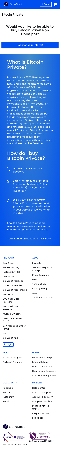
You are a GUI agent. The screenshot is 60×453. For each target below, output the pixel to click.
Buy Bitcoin (9, 263)
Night (9, 344)
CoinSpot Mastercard (15, 290)
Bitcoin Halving (40, 362)
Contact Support (41, 392)
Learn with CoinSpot (43, 358)
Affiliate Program (12, 358)
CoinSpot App (10, 338)
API (5, 333)
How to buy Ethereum (44, 371)
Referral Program (12, 362)
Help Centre (38, 388)
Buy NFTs (8, 294)
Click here (45, 239)
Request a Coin (40, 413)
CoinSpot (15, 4)
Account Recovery (42, 397)
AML (34, 293)
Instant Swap (10, 276)
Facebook (8, 388)
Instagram (8, 397)
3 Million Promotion (42, 297)
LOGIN (45, 4)
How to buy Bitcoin (42, 367)
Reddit (6, 401)
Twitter (7, 392)
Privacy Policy (39, 288)
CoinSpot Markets (13, 281)
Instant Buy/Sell (11, 272)
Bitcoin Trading (11, 268)
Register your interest (30, 45)
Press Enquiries (40, 275)
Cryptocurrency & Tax (44, 376)
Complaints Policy (42, 401)
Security (36, 263)
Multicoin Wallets (12, 314)
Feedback (37, 418)
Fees (35, 280)
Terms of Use (39, 284)
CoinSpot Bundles (13, 285)
